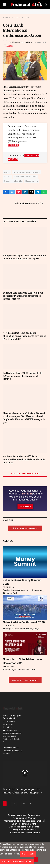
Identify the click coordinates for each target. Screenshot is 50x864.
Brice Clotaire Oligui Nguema (26, 172)
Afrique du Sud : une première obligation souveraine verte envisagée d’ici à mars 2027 (24, 335)
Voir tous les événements (25, 680)
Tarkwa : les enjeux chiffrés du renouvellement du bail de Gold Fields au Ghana (24, 459)
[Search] (45, 4)
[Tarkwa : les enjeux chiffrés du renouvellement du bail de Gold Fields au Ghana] (25, 440)
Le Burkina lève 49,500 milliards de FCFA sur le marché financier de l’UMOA (22, 376)
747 (24, 803)
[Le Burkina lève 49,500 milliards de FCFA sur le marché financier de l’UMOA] (25, 356)
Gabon (7, 181)
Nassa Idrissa (31, 181)
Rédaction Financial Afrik (22, 42)
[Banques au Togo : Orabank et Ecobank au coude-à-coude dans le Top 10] (25, 239)
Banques (9, 46)
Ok (23, 854)
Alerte (7, 172)
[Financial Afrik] (26, 4)
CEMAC (7, 176)
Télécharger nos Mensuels (25, 528)
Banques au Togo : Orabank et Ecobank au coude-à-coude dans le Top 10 (24, 257)
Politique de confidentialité (16, 861)
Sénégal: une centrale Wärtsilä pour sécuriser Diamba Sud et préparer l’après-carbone (23, 295)
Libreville (18, 181)
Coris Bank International (25, 176)
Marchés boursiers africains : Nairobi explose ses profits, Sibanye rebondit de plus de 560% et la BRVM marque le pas (24, 418)
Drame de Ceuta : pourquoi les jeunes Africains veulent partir (22, 790)
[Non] (36, 859)
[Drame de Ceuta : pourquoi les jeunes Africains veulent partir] (25, 773)
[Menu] (4, 4)
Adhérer (13, 145)
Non (32, 854)
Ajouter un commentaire (25, 474)
